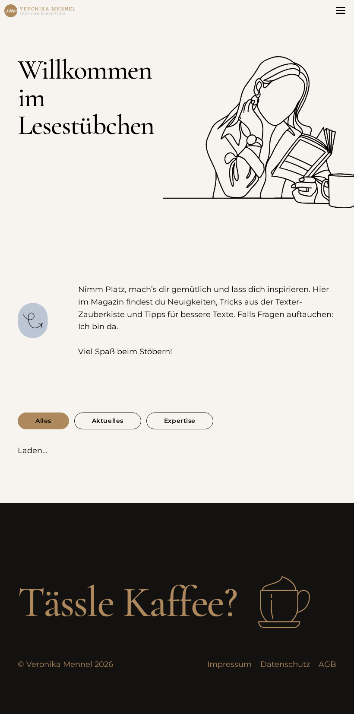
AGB (327, 664)
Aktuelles (107, 421)
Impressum (229, 664)
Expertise (180, 421)
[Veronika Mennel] (39, 11)
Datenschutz (285, 664)
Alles (43, 421)
